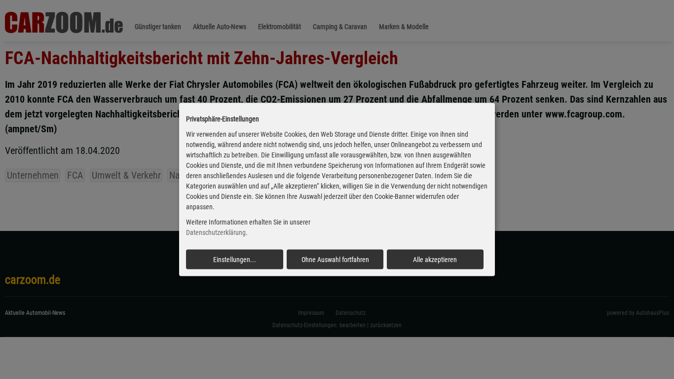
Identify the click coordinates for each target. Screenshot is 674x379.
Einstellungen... (234, 259)
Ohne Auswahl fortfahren (335, 259)
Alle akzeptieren (435, 259)
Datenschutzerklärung (216, 232)
